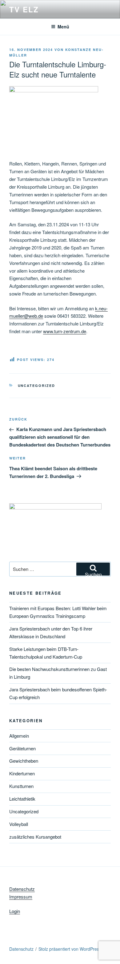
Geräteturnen (22, 748)
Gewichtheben (23, 760)
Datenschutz (22, 889)
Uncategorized (36, 385)
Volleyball (18, 824)
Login (14, 911)
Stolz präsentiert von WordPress (69, 949)
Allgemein (19, 735)
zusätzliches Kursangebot (35, 836)
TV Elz (24, 9)
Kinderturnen (22, 773)
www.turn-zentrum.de (64, 331)
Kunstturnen (21, 786)
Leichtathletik (22, 798)
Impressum (20, 896)
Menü (63, 26)
